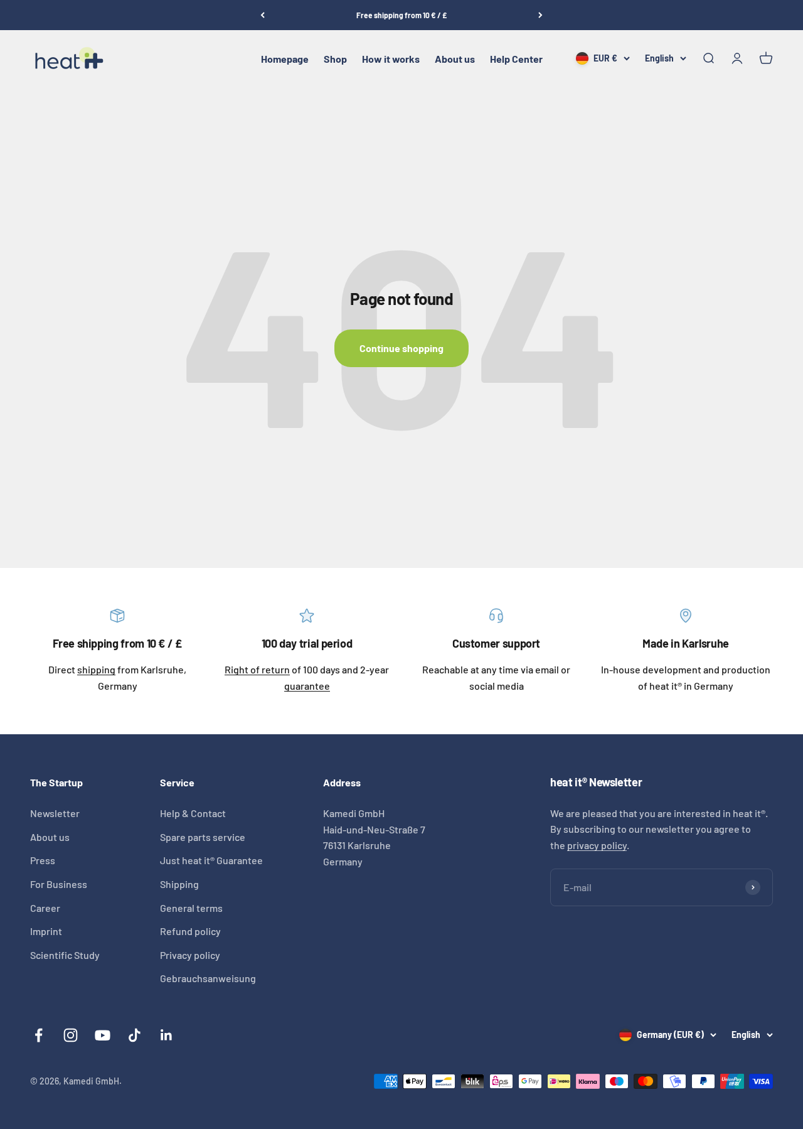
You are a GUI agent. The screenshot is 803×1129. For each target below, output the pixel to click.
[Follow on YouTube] (102, 1035)
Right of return (257, 669)
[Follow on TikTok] (134, 1035)
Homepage (285, 59)
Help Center (516, 59)
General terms (191, 908)
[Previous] (262, 15)
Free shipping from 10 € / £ (401, 15)
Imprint (46, 931)
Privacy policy (190, 955)
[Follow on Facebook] (38, 1035)
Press (42, 860)
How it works (391, 59)
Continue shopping (401, 348)
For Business (58, 884)
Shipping (179, 884)
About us (455, 59)
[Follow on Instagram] (70, 1035)
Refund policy (190, 931)
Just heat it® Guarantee (211, 860)
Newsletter (55, 813)
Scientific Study (65, 955)
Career (45, 908)
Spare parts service (202, 837)
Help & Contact (193, 813)
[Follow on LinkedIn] (166, 1035)
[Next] (540, 15)
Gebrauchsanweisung (208, 978)
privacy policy (597, 845)
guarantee (307, 686)
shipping (96, 669)
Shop (335, 59)
